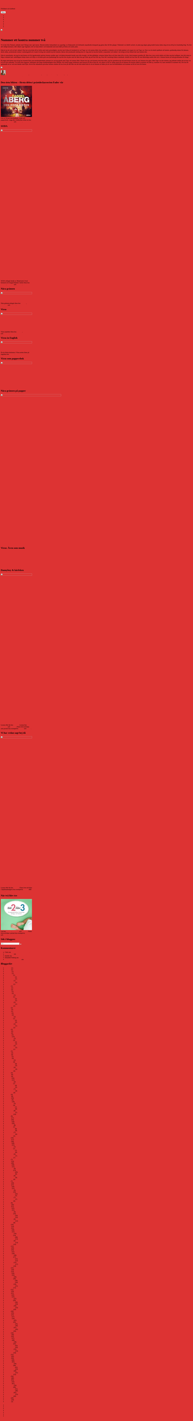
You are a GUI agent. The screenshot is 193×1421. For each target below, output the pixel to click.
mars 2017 (8, 1167)
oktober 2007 (9, 1371)
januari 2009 (9, 1344)
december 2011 (9, 1280)
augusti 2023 (9, 1027)
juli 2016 (7, 1181)
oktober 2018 (9, 1132)
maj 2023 (8, 1033)
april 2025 (8, 991)
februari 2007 (9, 1385)
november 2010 (10, 1304)
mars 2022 (8, 1058)
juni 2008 (8, 1356)
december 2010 (10, 1302)
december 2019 (10, 1107)
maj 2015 (8, 1206)
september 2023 (10, 1026)
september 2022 (10, 1047)
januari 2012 (9, 1279)
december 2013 (10, 1237)
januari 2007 (9, 1387)
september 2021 (10, 1069)
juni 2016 (8, 1183)
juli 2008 (7, 1354)
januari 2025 (9, 997)
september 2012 (10, 1264)
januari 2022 (9, 1062)
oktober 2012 (9, 1262)
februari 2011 (9, 1298)
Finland (44, 74)
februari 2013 (9, 1255)
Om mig (7, 25)
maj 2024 (8, 1011)
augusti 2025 (9, 984)
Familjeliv (25, 74)
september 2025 (10, 982)
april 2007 (8, 1382)
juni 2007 (8, 1378)
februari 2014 (9, 1233)
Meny (3, 12)
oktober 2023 (9, 1024)
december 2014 (10, 1215)
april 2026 (8, 971)
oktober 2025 (9, 980)
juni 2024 (8, 1009)
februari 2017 (9, 1168)
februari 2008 (9, 1363)
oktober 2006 (9, 1392)
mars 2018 (8, 1145)
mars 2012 (8, 1275)
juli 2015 (7, 1203)
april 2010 (8, 1317)
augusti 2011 (9, 1288)
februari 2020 (9, 1103)
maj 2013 (8, 1250)
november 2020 (10, 1087)
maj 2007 (8, 1380)
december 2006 (10, 1389)
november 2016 (10, 1174)
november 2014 (10, 1217)
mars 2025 (8, 993)
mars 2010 (8, 1318)
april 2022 (8, 1056)
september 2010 (10, 1307)
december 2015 (10, 1194)
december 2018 (10, 1129)
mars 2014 (8, 1232)
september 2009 (10, 1329)
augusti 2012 (9, 1266)
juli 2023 (7, 1029)
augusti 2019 (9, 1114)
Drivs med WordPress (17, 1419)
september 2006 (10, 1394)
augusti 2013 (9, 1244)
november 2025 (10, 979)
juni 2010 (8, 1313)
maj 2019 (8, 1120)
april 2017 (8, 1165)
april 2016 (8, 1186)
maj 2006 (8, 1401)
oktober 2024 (9, 1002)
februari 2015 (9, 1212)
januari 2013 (9, 1257)
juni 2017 (8, 1161)
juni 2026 (8, 968)
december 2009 (10, 1324)
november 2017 (10, 1152)
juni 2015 (8, 1204)
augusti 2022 (9, 1049)
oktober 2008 (9, 1349)
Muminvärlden (52, 74)
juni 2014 (8, 1226)
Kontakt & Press (10, 27)
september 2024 (10, 1004)
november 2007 (10, 1369)
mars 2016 (8, 1188)
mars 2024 (8, 1015)
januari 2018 (9, 1148)
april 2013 (8, 1251)
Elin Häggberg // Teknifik (13, 959)
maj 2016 (8, 1185)
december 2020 (10, 1085)
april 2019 (8, 1121)
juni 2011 (8, 1291)
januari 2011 (9, 1300)
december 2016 (10, 1172)
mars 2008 (8, 1362)
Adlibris (21, 728)
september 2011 (10, 1286)
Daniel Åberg (5, 5)
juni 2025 (8, 988)
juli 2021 (7, 1073)
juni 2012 (8, 1270)
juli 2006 (7, 1398)
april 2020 (8, 1100)
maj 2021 (8, 1076)
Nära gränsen (9, 17)
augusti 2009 (9, 1331)
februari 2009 (9, 1342)
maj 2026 (8, 970)
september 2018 (10, 1134)
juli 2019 (7, 1116)
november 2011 (10, 1282)
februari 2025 (9, 995)
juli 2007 (7, 1376)
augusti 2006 (9, 1396)
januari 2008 (9, 1365)
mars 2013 (8, 1253)
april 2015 (8, 1208)
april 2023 (8, 1035)
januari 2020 (9, 1105)
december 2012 (10, 1259)
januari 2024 (9, 1018)
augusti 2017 (9, 1158)
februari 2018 (9, 1147)
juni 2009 (8, 1335)
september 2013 (10, 1242)
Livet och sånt (33, 74)
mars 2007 (8, 1383)
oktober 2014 (9, 1219)
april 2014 (8, 1230)
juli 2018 (7, 1138)
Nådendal (61, 74)
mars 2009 (8, 1340)
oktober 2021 (9, 1067)
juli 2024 (7, 1008)
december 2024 (10, 999)
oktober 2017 (9, 1154)
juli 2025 (7, 986)
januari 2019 (9, 1127)
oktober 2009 (9, 1327)
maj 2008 (8, 1358)
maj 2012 (8, 1271)
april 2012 (8, 1273)
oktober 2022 (9, 1046)
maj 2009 (8, 1336)
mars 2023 (8, 1036)
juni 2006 (8, 1400)
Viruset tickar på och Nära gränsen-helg (28, 954)
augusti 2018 (9, 1136)
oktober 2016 (9, 1176)
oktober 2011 (9, 1284)
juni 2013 (8, 1248)
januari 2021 (9, 1083)
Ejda (39, 74)
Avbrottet (8, 21)
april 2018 (8, 1143)
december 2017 (10, 1150)
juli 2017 (7, 1159)
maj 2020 (8, 1098)
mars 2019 (8, 1123)
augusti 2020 (9, 1092)
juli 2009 (7, 1333)
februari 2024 (9, 1017)
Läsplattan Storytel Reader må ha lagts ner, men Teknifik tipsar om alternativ (35, 952)
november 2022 (10, 1044)
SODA (7, 19)
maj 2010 (8, 1315)
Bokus (29, 728)
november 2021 (10, 1065)
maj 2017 (8, 1163)
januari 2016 (9, 1192)
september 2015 (10, 1199)
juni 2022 (8, 1053)
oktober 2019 (9, 1111)
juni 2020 (8, 1096)
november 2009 (10, 1326)
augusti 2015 (9, 1201)
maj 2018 (8, 1141)
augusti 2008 (9, 1353)
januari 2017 (9, 1170)
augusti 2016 (9, 1179)
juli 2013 (7, 1246)
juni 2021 (8, 1074)
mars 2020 (8, 1102)
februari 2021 (9, 1082)
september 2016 (10, 1177)
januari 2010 (9, 1322)
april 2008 (8, 1360)
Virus (6, 16)
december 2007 (10, 1367)
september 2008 (10, 1351)
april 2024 (8, 1013)
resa (66, 74)
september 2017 (10, 1156)
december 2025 (10, 977)
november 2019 (10, 1109)
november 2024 (10, 1000)
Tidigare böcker (10, 23)
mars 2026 (8, 973)
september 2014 (10, 1221)
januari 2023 (9, 1040)
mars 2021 (8, 1080)
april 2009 (8, 1338)
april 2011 (8, 1295)
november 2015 (10, 1195)
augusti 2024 (9, 1006)
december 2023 (10, 1020)
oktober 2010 (9, 1306)
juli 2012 (7, 1268)
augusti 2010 (9, 1309)
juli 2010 (7, 1311)
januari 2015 (9, 1214)
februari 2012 (9, 1277)
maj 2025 (8, 989)
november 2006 (10, 1391)
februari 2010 (9, 1320)
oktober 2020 (9, 1089)
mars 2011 (8, 1297)
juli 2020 (7, 1094)
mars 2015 (8, 1210)
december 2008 (10, 1345)
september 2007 (10, 1373)
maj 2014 (8, 1228)
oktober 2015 (9, 1197)
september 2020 (10, 1091)
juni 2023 (8, 1031)
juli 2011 (7, 1289)
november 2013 (10, 1239)
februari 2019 (9, 1125)
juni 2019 (8, 1118)
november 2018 (10, 1130)
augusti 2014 (9, 1223)
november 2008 (10, 1347)
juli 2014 (7, 1224)
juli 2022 (7, 1051)
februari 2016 (9, 1190)
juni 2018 (8, 1139)
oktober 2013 (9, 1241)
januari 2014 (9, 1235)
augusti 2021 (9, 1071)
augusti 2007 (9, 1374)
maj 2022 (8, 1055)
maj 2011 (8, 1293)
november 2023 (10, 1022)
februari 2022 (9, 1060)
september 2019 (10, 1112)
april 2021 (8, 1078)
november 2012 (10, 1261)
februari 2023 (9, 1038)
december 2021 (10, 1064)
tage (69, 74)
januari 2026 (9, 975)
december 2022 (10, 1042)
